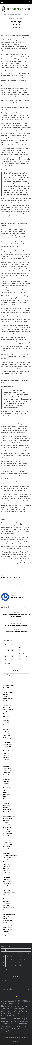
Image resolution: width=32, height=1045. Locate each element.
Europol (5, 761)
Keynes (28, 1018)
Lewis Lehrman (7, 827)
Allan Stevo (6, 696)
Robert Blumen (7, 883)
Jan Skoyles (6, 796)
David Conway (7, 738)
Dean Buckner (7, 742)
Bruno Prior (6, 722)
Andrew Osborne (7, 698)
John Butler (6, 803)
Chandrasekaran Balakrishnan (11, 711)
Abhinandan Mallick (8, 685)
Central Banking (6, 577)
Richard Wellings (7, 881)
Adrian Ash (6, 687)
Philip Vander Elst (8, 870)
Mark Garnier (6, 831)
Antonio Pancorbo (8, 709)
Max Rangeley (7, 842)
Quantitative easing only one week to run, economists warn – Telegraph (16, 615)
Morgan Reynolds (8, 844)
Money (21, 1024)
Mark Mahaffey (7, 838)
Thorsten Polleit (7, 912)
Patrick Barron (7, 857)
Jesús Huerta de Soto (8, 801)
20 (12, 656)
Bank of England (17, 1003)
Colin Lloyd (6, 731)
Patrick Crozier (7, 859)
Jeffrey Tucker (7, 798)
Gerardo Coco (7, 775)
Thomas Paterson (8, 909)
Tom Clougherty (7, 925)
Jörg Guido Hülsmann (9, 816)
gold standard (15, 1016)
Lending (19, 1021)
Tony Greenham (7, 927)
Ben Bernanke (26, 1003)
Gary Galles (6, 766)
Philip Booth (6, 868)
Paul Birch (6, 862)
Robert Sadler (7, 888)
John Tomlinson (7, 809)
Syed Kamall (6, 903)
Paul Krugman (9, 1026)
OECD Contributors (8, 851)
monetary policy (11, 1023)
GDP (6, 1016)
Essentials (4, 1011)
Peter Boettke (7, 875)
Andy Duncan (6, 701)
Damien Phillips (7, 733)
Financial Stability (7, 1013)
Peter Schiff (14, 1026)
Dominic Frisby (7, 746)
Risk (18, 1028)
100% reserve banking (6, 1001)
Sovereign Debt (6, 1031)
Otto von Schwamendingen (10, 855)
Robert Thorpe (7, 890)
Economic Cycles (17, 577)
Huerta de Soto (10, 1018)
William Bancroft (7, 936)
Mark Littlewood (7, 835)
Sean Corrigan (7, 896)
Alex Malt (5, 694)
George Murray (7, 768)
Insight (23, 1018)
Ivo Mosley (6, 783)
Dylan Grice (6, 759)
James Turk (6, 790)
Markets (25, 1021)
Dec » (8, 663)
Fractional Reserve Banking (20, 1013)
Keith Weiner (6, 822)
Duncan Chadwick (8, 785)
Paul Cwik (6, 864)
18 (5, 656)
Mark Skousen (7, 840)
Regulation (13, 1028)
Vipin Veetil (6, 931)
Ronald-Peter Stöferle (9, 892)
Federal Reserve (21, 1011)
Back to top (15, 1041)
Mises (2, 1023)
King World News (14, 1021)
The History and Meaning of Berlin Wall (16, 625)
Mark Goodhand (7, 833)
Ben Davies (6, 714)
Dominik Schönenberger (9, 748)
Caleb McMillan (7, 727)
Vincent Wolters (7, 929)
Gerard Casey (6, 772)
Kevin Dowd (6, 872)
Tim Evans (6, 757)
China (22, 1006)
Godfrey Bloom (7, 777)
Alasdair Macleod (8, 692)
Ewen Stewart (6, 764)
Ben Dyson (6, 716)
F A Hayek (12, 1011)
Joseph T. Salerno (7, 818)
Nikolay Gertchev (8, 849)
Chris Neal (6, 729)
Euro (9, 1011)
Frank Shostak (7, 753)
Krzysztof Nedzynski (9, 825)
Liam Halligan (6, 829)
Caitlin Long (6, 724)
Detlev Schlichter (7, 744)
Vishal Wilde (6, 933)
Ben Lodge (6, 718)
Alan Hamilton (7, 690)
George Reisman (7, 770)
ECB (2, 1009)
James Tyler (6, 792)
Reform (8, 1028)
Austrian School (19, 1000)
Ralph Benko (6, 879)
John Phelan (6, 807)
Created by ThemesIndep (22, 1037)
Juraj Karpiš (6, 820)
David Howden (7, 740)
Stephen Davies (7, 899)
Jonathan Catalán (7, 812)
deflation (27, 1006)
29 (19, 659)
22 (19, 656)
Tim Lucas (6, 916)
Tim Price (5, 918)
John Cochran (6, 805)
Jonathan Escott (7, 814)
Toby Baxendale (7, 920)
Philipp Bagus (6, 877)
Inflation (16, 1018)
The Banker (6, 905)
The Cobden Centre (8, 907)
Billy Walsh (6, 720)
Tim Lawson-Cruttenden (9, 914)
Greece (21, 1016)
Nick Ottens (6, 846)
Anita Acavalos (7, 703)
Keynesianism (5, 1021)
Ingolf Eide (6, 781)
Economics (11, 18)
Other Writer (6, 853)
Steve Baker (6, 901)
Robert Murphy (7, 886)
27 (12, 659)
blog (3, 1006)
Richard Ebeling (7, 755)
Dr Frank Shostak (16, 27)
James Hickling (7, 788)
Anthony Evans (7, 705)
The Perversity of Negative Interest (16, 630)
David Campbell (7, 735)
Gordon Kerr (6, 779)
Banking (8, 1003)
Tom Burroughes (7, 923)
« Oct (4, 663)
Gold (9, 1016)
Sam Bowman (6, 894)
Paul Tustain (6, 866)
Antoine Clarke (7, 707)
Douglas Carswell (8, 751)
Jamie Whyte (6, 794)
